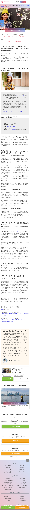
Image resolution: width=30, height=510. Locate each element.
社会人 (9, 36)
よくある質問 (22, 469)
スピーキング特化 (6, 41)
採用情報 (8, 500)
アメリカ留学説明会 (22, 482)
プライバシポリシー (8, 496)
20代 (4, 36)
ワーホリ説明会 (22, 487)
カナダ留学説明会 (8, 482)
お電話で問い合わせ (15, 453)
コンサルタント (22, 471)
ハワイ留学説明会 (8, 483)
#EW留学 (14, 129)
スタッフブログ (8, 471)
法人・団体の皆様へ (8, 472)
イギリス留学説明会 (8, 487)
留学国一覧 (22, 465)
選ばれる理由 (8, 465)
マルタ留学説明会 (22, 483)
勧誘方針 (22, 496)
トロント (16, 36)
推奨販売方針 (8, 498)
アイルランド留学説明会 (22, 485)
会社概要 (22, 498)
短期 (23, 36)
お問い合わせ (8, 495)
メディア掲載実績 (22, 500)
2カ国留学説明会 (8, 489)
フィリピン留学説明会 (8, 480)
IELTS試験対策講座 (17, 41)
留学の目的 (8, 467)
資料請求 (8, 379)
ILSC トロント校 (11, 126)
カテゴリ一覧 (8, 469)
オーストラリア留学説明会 (22, 480)
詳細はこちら (23, 379)
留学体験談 (22, 467)
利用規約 (22, 495)
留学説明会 (16, 440)
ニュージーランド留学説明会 (8, 485)
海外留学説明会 (22, 478)
